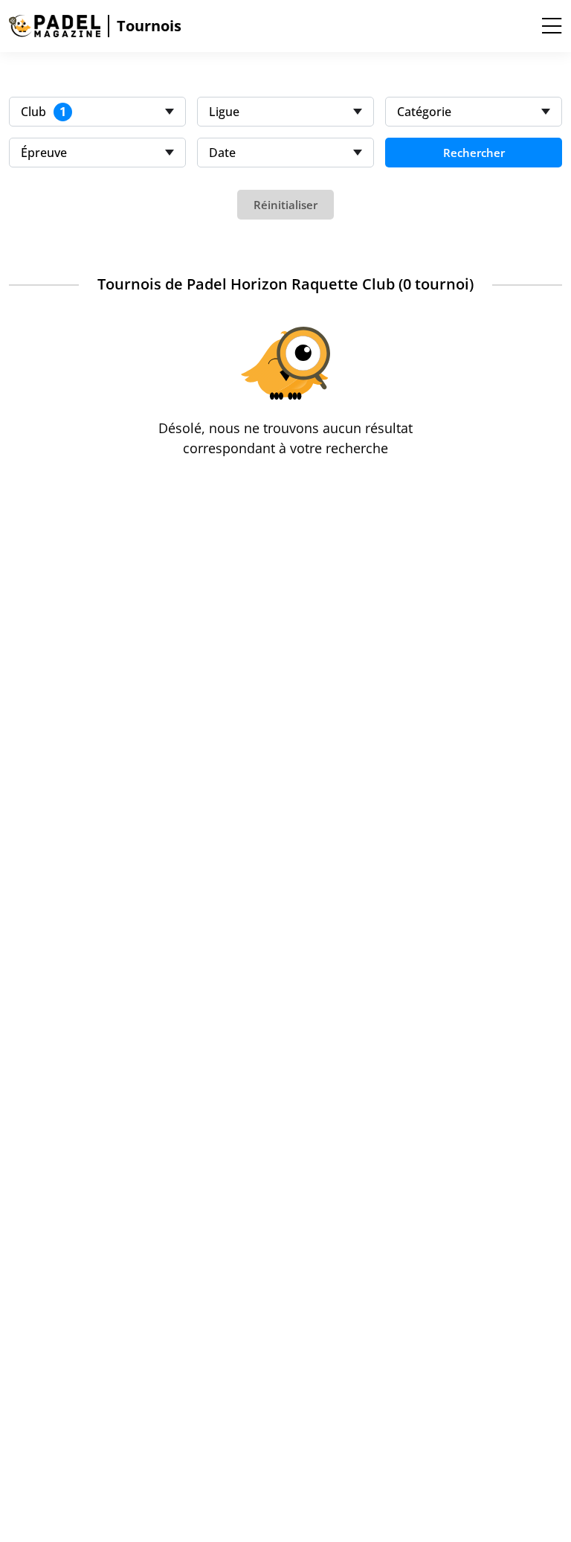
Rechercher (474, 152)
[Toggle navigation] (551, 26)
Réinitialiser (285, 204)
